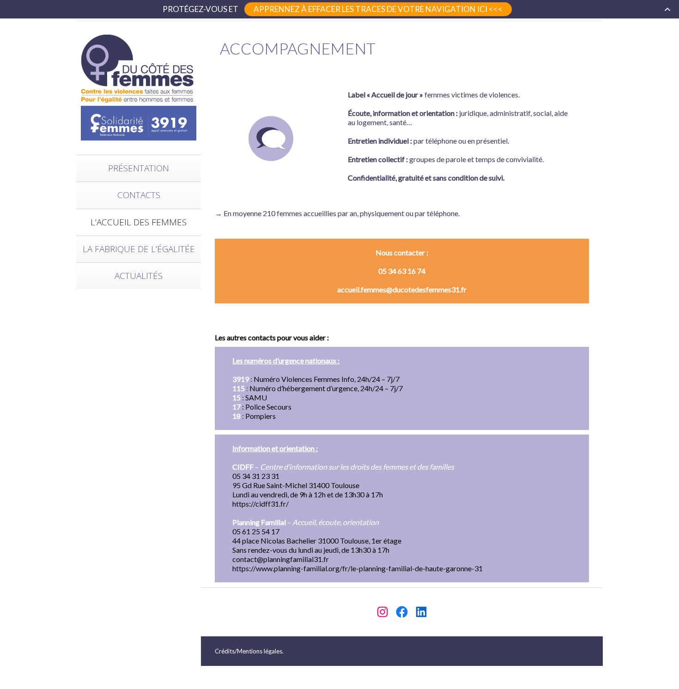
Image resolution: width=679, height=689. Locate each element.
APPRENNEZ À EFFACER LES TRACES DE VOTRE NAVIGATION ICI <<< (378, 9)
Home (525, 32)
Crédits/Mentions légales (248, 651)
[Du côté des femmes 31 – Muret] (138, 87)
